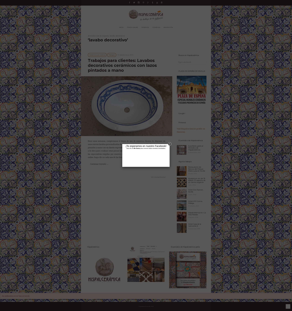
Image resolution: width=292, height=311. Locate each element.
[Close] (170, 144)
